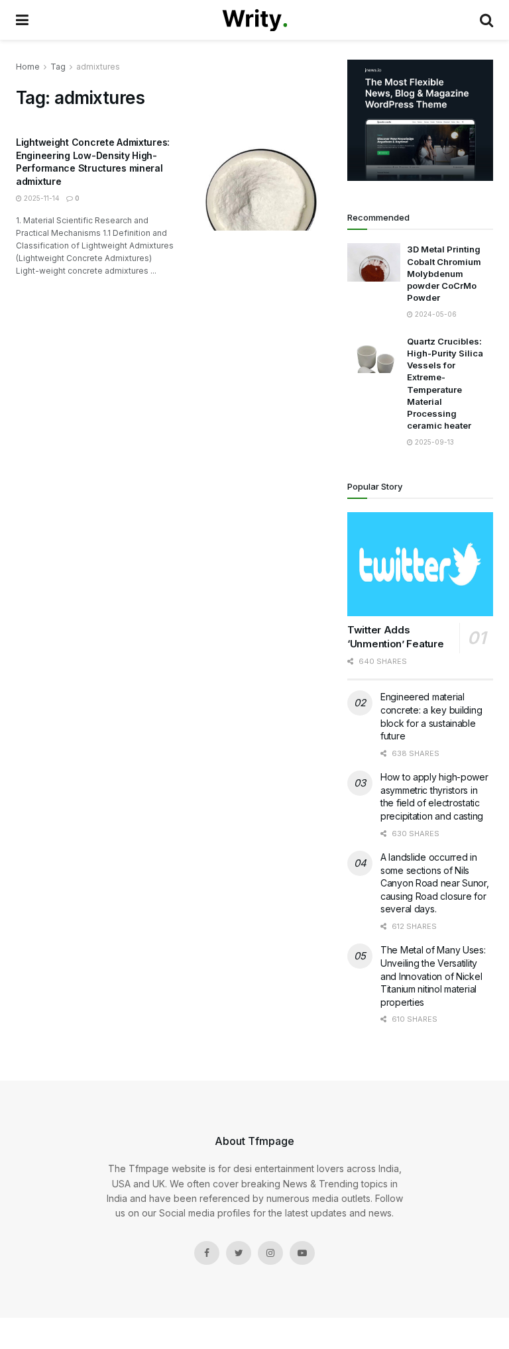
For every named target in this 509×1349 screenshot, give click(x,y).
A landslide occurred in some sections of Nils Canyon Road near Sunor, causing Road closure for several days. (434, 882)
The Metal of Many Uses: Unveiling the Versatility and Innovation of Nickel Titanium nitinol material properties (433, 975)
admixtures (98, 67)
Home (28, 67)
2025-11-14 (41, 198)
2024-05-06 (435, 314)
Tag (58, 67)
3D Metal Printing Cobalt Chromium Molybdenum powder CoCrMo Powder (444, 273)
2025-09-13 (433, 442)
